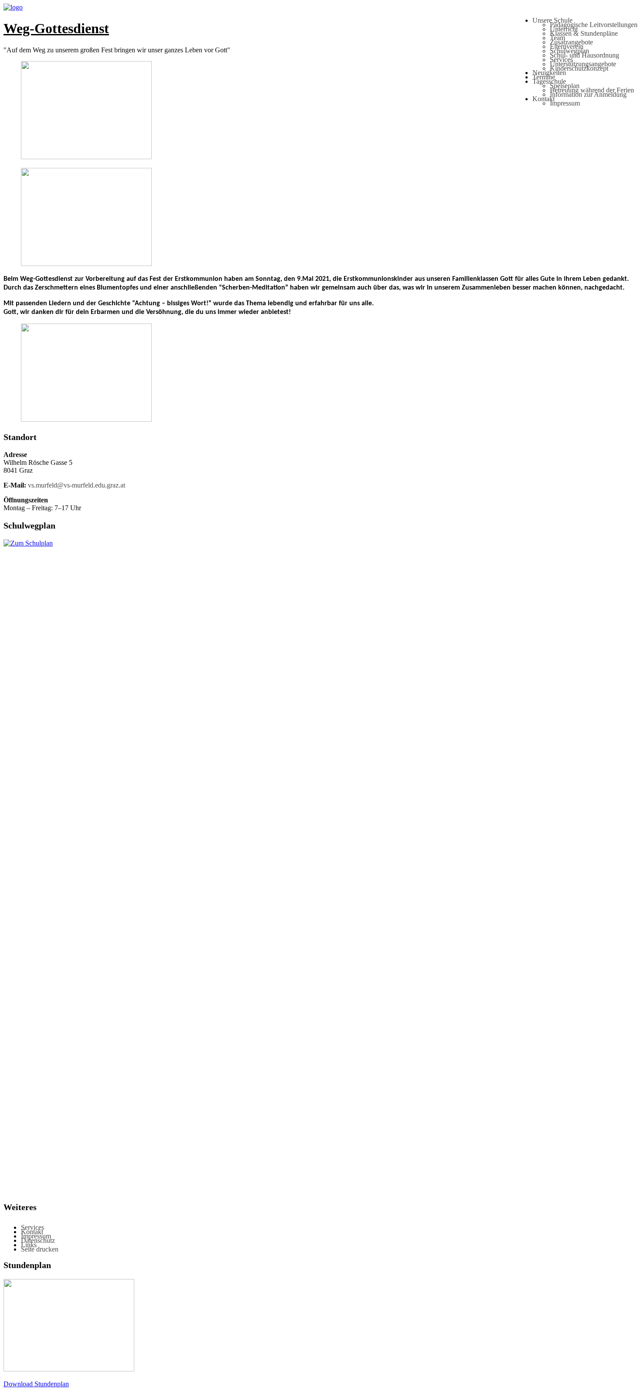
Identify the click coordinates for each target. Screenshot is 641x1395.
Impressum (565, 103)
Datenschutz (38, 1240)
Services (561, 59)
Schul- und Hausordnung (584, 55)
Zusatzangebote (571, 42)
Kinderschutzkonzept (579, 68)
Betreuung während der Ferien (592, 90)
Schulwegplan (569, 51)
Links (29, 1244)
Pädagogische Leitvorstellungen (594, 24)
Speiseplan (565, 85)
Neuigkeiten (549, 72)
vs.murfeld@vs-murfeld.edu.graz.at (76, 485)
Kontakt (543, 98)
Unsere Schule (552, 20)
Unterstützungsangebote (583, 64)
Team (557, 37)
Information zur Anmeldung (588, 94)
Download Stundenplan (36, 1384)
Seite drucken (39, 1249)
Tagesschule (549, 81)
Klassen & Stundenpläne (584, 33)
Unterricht (564, 29)
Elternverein (566, 46)
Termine (543, 77)
